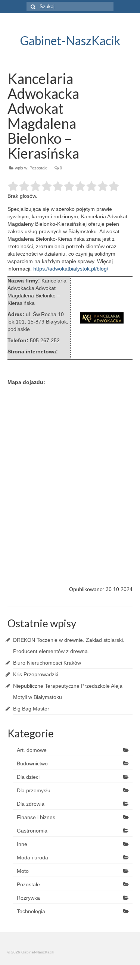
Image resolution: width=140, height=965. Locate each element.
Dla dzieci (28, 777)
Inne (22, 844)
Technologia (31, 911)
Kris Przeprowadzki (35, 674)
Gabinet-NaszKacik (70, 40)
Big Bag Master (31, 709)
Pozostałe (38, 168)
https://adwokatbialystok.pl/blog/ (70, 269)
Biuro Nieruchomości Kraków (47, 663)
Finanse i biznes (36, 817)
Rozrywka (28, 898)
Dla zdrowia (30, 804)
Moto (23, 871)
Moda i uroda (32, 858)
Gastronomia (32, 831)
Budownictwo (32, 763)
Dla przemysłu (33, 790)
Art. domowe (32, 750)
